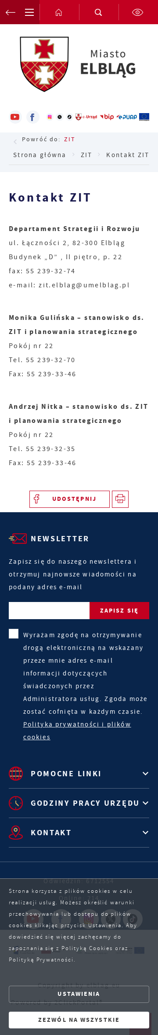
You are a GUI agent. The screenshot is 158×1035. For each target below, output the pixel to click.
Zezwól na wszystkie (79, 1020)
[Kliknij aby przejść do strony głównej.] (59, 12)
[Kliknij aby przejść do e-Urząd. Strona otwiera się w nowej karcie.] (86, 117)
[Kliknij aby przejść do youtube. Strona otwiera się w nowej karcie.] (15, 117)
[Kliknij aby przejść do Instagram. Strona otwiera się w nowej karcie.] (50, 117)
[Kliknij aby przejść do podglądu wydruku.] (120, 499)
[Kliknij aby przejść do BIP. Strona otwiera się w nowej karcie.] (107, 117)
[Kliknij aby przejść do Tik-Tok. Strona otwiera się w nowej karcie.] (69, 117)
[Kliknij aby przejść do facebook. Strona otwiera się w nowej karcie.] (33, 117)
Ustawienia (78, 994)
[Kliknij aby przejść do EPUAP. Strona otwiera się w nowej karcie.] (126, 117)
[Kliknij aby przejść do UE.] (144, 117)
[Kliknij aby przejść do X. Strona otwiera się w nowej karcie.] (59, 117)
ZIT (69, 139)
